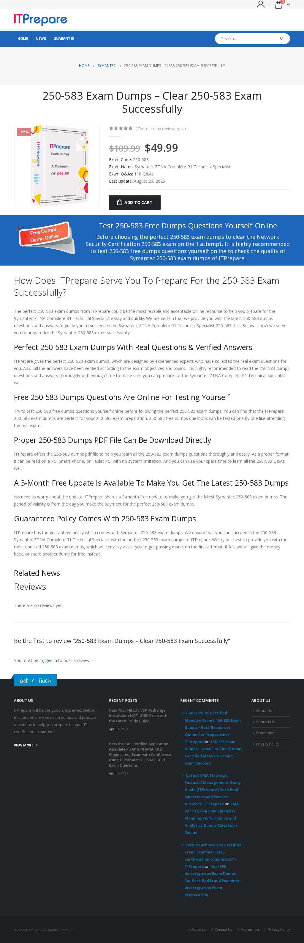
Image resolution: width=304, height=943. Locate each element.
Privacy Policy (267, 744)
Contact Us (265, 721)
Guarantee (63, 38)
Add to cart (138, 202)
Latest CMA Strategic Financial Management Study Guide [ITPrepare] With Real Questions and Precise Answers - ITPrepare (213, 790)
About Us (264, 710)
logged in (48, 660)
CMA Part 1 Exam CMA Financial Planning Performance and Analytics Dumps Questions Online (212, 818)
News (41, 38)
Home (23, 38)
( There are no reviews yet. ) (161, 128)
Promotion (265, 732)
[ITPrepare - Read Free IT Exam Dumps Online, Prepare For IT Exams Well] (40, 20)
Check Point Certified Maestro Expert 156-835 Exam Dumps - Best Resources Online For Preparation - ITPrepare (213, 727)
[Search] (282, 39)
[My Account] (260, 4)
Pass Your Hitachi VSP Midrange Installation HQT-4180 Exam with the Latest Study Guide (138, 716)
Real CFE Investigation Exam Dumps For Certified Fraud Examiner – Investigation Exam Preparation (214, 881)
